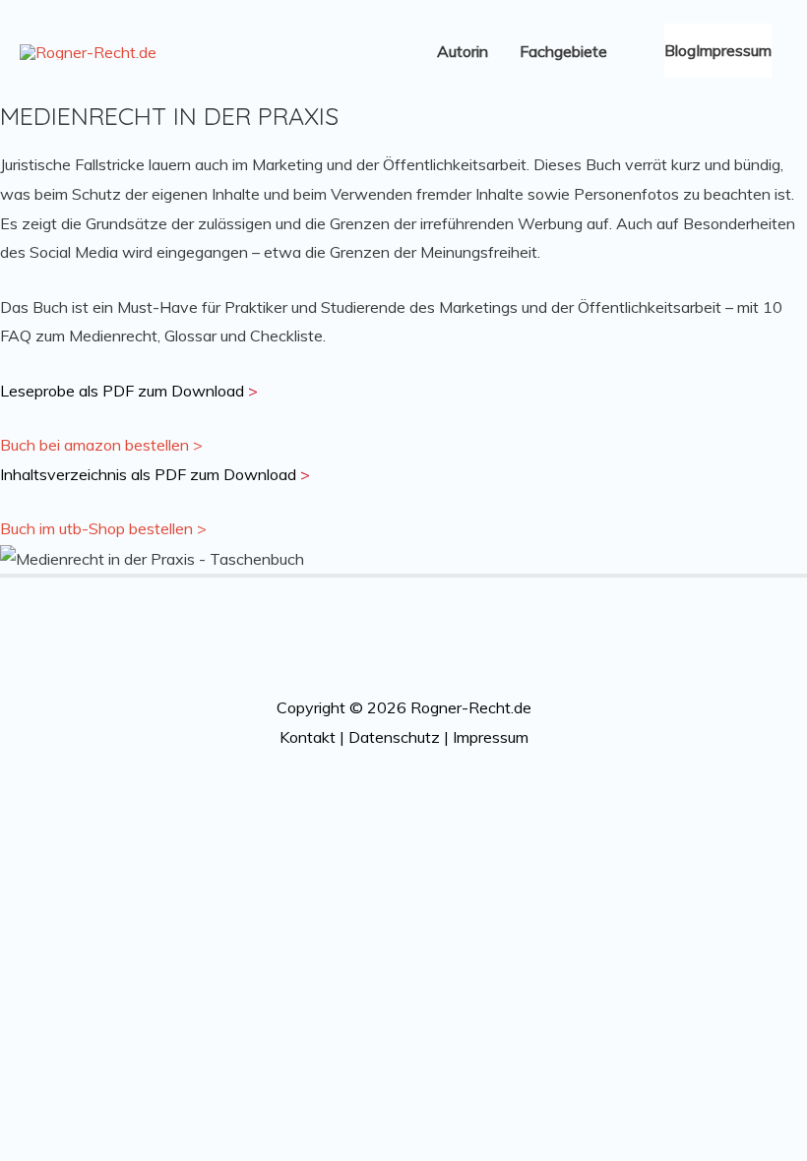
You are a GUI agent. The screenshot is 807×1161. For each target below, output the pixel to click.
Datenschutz (394, 737)
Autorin (462, 51)
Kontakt (307, 737)
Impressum (734, 50)
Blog (680, 50)
